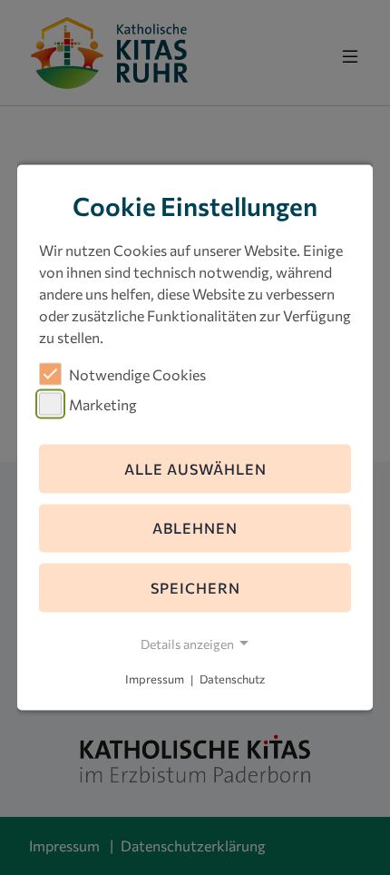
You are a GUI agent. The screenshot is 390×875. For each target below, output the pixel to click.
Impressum (154, 679)
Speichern (195, 587)
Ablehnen (195, 527)
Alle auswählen (195, 468)
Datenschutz (232, 679)
